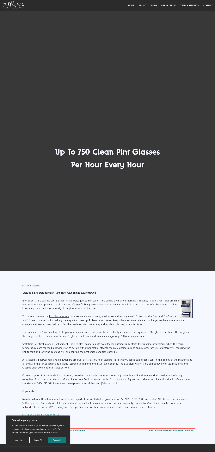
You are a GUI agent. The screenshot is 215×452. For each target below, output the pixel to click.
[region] (38, 431)
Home (131, 5)
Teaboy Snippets (189, 5)
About (142, 5)
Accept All (57, 440)
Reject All (38, 440)
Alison (56, 414)
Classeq (36, 285)
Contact (208, 5)
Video (153, 5)
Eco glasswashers (59, 316)
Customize (19, 440)
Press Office (168, 5)
